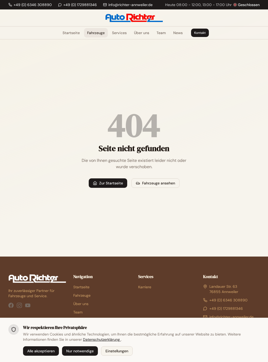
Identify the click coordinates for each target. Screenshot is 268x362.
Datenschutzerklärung (102, 339)
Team (161, 32)
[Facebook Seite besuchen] (11, 305)
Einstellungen (116, 351)
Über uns (141, 32)
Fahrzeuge (96, 32)
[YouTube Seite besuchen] (27, 305)
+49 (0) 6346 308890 (228, 300)
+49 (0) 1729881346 (226, 308)
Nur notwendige (80, 351)
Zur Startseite (111, 183)
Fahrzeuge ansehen (158, 183)
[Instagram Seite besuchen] (19, 305)
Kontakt (200, 33)
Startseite (71, 32)
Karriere (144, 287)
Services (119, 32)
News (178, 32)
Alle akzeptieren (41, 351)
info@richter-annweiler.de (231, 317)
